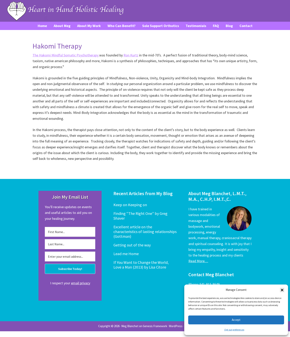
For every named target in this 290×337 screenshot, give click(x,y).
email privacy (80, 283)
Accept (236, 320)
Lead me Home (126, 253)
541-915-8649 (209, 284)
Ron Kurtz (130, 55)
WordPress (175, 326)
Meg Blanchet (129, 326)
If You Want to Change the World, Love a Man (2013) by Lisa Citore (141, 265)
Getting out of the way (132, 244)
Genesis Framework (155, 326)
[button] (282, 290)
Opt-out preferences (234, 329)
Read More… (198, 261)
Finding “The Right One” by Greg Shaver (140, 216)
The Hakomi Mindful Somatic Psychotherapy (66, 55)
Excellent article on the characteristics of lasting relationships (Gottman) (145, 231)
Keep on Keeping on (130, 204)
